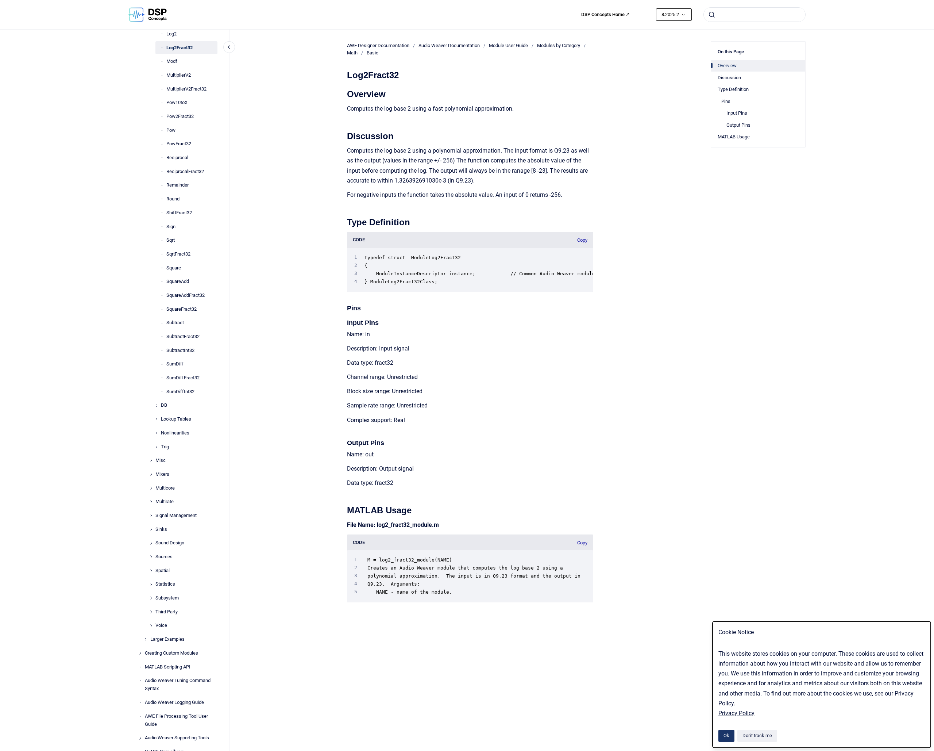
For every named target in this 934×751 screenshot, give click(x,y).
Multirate (164, 502)
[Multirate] (151, 502)
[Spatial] (151, 571)
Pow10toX (177, 103)
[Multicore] (151, 488)
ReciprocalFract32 (185, 171)
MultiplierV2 (178, 75)
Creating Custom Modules (171, 653)
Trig (165, 446)
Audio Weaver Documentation (449, 45)
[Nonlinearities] (156, 433)
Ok (726, 735)
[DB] (156, 406)
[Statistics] (151, 584)
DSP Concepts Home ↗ (605, 14)
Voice (161, 625)
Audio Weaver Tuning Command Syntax (178, 684)
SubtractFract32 (183, 336)
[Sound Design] (151, 543)
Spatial (162, 570)
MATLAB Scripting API (167, 667)
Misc (160, 460)
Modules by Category (558, 45)
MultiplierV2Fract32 (186, 89)
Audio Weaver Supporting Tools (177, 738)
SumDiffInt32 (180, 391)
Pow (170, 130)
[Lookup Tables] (156, 419)
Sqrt (170, 240)
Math (352, 52)
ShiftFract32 (179, 212)
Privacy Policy (736, 713)
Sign (170, 226)
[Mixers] (151, 474)
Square (173, 268)
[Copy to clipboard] (343, 93)
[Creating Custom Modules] (140, 653)
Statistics (165, 584)
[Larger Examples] (145, 639)
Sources (164, 556)
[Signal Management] (151, 515)
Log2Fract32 (179, 47)
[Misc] (151, 460)
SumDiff (175, 364)
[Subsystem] (151, 598)
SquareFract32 (181, 309)
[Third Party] (151, 612)
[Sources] (151, 557)
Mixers (162, 474)
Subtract (175, 323)
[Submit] (712, 14)
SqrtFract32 (178, 254)
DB (164, 405)
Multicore (165, 488)
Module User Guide (508, 45)
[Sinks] (151, 529)
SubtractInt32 (180, 350)
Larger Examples (167, 639)
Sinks (161, 529)
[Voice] (151, 626)
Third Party (166, 611)
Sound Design (169, 543)
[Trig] (156, 447)
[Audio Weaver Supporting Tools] (140, 738)
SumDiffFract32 (183, 378)
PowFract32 (178, 144)
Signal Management (176, 515)
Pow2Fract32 (180, 116)
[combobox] (754, 15)
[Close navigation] (229, 47)
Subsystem (167, 598)
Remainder (177, 185)
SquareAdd (177, 281)
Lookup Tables (176, 419)
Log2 (171, 34)
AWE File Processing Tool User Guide (176, 720)
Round (173, 199)
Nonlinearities (175, 433)
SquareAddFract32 (185, 295)
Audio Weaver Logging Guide (174, 702)
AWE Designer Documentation (378, 45)
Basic (372, 52)
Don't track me (757, 735)
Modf (171, 61)
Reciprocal (177, 158)
